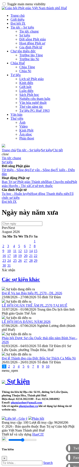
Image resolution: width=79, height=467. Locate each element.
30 (4, 265)
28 (31, 260)
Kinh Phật (26, 130)
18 (15, 256)
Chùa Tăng (27, 67)
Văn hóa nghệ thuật (33, 102)
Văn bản (16, 114)
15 (35, 251)
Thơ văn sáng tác (31, 106)
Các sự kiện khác (21, 279)
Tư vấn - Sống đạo (43, 170)
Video (23, 126)
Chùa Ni (25, 71)
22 (35, 256)
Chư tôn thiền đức (23, 51)
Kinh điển (26, 83)
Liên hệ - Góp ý (16, 418)
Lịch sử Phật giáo (31, 79)
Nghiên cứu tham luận (34, 99)
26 (20, 260)
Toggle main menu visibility (26, 4)
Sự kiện (24, 35)
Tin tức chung (29, 31)
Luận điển (26, 91)
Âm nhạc (25, 134)
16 (4, 256)
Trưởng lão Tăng (31, 55)
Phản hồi (38, 418)
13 (25, 251)
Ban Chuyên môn (58, 182)
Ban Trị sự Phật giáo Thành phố (24, 182)
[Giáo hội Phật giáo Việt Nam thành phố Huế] (34, 8)
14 (31, 251)
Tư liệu (16, 75)
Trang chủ (18, 15)
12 (20, 251)
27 (25, 260)
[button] (5, 154)
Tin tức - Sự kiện (22, 27)
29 (35, 260)
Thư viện (17, 118)
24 (9, 260)
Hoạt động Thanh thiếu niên (50, 194)
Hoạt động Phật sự (32, 43)
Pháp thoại (26, 138)
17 (9, 256)
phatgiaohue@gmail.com (26, 402)
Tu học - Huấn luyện (16, 194)
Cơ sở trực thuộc (41, 186)
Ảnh (22, 122)
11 (14, 251)
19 (20, 256)
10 (9, 251)
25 (15, 260)
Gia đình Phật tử (30, 47)
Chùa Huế (18, 63)
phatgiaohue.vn (28, 406)
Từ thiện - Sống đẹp (16, 170)
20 (25, 256)
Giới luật (25, 87)
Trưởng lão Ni (29, 59)
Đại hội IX (18, 23)
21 (31, 256)
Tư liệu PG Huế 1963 (34, 110)
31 (9, 265)
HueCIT (38, 434)
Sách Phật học (29, 95)
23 (4, 260)
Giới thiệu (17, 19)
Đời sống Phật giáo (32, 39)
